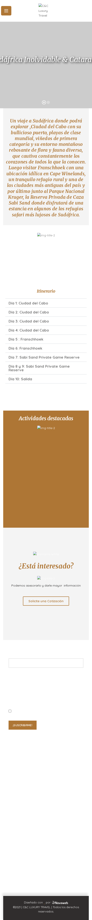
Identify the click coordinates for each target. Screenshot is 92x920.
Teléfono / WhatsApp (22, 804)
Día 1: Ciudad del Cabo (28, 303)
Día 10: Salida (20, 379)
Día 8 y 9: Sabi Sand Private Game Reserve (39, 368)
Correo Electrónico (20, 833)
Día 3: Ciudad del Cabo (29, 321)
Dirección (14, 861)
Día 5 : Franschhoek (26, 339)
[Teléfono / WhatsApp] (13, 795)
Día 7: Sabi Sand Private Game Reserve (44, 357)
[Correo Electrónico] (13, 825)
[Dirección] (13, 852)
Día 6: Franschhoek (25, 348)
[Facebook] (42, 888)
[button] (46, 303)
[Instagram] (50, 888)
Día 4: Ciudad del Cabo (29, 330)
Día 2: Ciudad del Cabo (29, 312)
